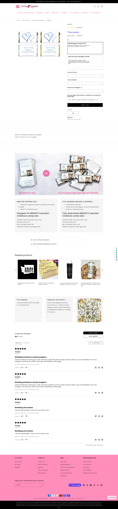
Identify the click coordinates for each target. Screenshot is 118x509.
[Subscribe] (42, 485)
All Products (26, 20)
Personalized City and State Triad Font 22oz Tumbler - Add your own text (90, 284)
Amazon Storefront (66, 473)
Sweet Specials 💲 (65, 464)
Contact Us (41, 461)
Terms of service (71, 498)
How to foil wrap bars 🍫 (67, 467)
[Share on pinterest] (99, 368)
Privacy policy (62, 498)
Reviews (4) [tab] (18, 342)
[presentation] (16, 270)
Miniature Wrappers (38, 20)
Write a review (93, 333)
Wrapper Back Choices (90, 473)
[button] (94, 6)
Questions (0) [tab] (26, 342)
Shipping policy (81, 498)
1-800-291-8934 (42, 464)
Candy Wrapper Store (43, 498)
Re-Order (17, 464)
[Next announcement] (102, 1)
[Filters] (91, 342)
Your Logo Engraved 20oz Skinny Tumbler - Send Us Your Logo (69, 283)
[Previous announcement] (15, 1)
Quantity (69, 109)
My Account (18, 461)
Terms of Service (43, 470)
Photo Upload (87, 470)
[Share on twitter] (102, 368)
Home (18, 20)
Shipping (17, 467)
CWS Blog (63, 476)
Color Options (87, 461)
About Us (40, 467)
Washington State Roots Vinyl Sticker (26, 283)
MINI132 (49, 20)
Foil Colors (86, 467)
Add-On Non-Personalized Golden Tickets (46, 283)
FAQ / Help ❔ (64, 461)
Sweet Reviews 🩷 (65, 470)
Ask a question (93, 336)
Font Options (87, 464)
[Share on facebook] (96, 368)
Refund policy (42, 473)
